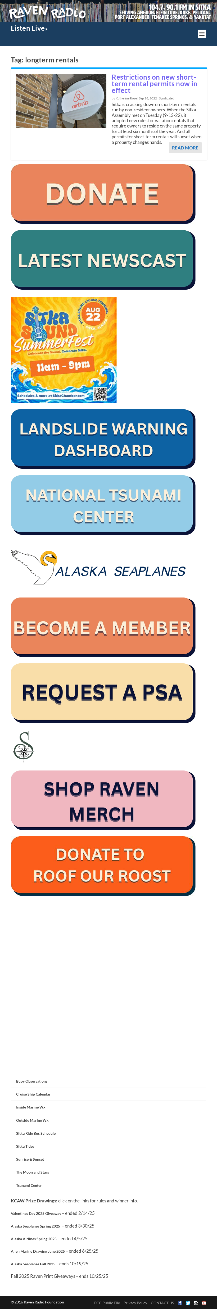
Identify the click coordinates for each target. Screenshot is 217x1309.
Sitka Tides (25, 1146)
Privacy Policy (135, 1303)
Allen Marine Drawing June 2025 (38, 1251)
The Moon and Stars (32, 1172)
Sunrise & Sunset (30, 1159)
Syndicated (166, 98)
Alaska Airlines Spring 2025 (34, 1239)
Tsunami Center (29, 1185)
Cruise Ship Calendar (33, 1094)
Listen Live (28, 28)
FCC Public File (107, 1303)
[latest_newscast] (103, 288)
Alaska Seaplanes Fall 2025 (33, 1264)
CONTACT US (162, 1303)
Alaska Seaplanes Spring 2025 (35, 1226)
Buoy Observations (31, 1081)
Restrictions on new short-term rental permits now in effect (154, 83)
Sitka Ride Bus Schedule (36, 1133)
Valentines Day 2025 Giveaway (36, 1213)
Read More (185, 147)
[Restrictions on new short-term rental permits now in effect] (61, 101)
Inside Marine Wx (31, 1107)
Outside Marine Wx (32, 1120)
